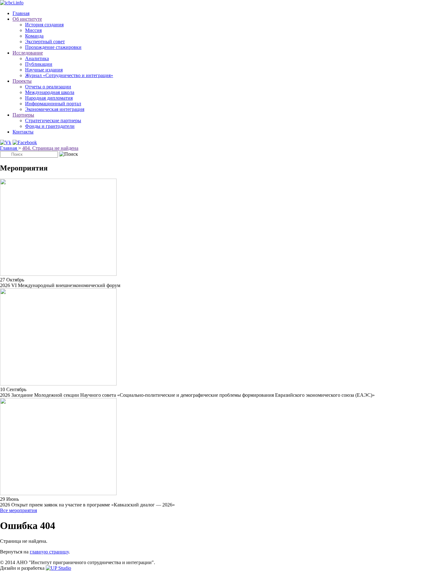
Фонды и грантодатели (50, 126)
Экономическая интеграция (54, 109)
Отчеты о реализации (48, 86)
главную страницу (49, 551)
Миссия (33, 30)
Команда (34, 36)
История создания (44, 24)
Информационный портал (53, 103)
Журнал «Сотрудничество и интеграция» (69, 75)
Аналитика (37, 58)
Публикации (38, 64)
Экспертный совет (45, 41)
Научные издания (44, 69)
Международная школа (49, 92)
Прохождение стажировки (53, 47)
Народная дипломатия (49, 98)
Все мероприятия (18, 510)
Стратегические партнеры (53, 120)
